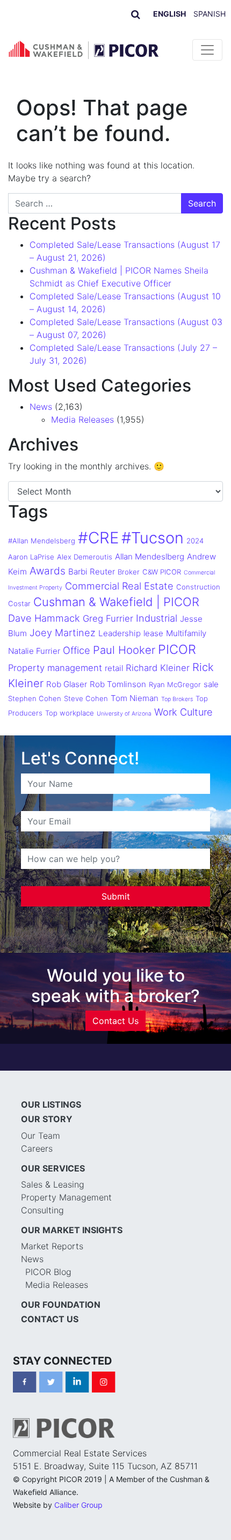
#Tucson (152, 537)
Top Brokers (177, 699)
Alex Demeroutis (84, 556)
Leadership (119, 633)
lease (153, 633)
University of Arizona (124, 713)
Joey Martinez (63, 632)
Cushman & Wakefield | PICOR (116, 602)
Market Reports (52, 1246)
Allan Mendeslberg (149, 556)
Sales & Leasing (52, 1184)
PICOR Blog (48, 1271)
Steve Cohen (86, 698)
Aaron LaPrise (31, 556)
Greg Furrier (108, 618)
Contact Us (115, 1020)
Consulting (42, 1210)
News (41, 406)
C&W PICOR (161, 572)
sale (211, 684)
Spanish (209, 13)
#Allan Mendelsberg (41, 540)
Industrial (156, 618)
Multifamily (186, 633)
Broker (129, 572)
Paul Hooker (124, 650)
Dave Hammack (44, 618)
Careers (37, 1148)
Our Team (40, 1135)
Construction (198, 587)
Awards (48, 570)
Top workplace (69, 713)
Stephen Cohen (34, 698)
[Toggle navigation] (207, 50)
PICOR (177, 649)
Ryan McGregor (175, 684)
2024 (195, 540)
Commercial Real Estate (119, 586)
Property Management (66, 1197)
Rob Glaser (66, 684)
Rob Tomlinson (118, 684)
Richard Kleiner (158, 667)
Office (76, 650)
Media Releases (82, 419)
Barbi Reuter (91, 571)
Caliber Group (78, 1504)
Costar (19, 603)
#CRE (98, 537)
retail (114, 668)
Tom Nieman (134, 698)
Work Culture (183, 712)
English (169, 13)
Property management (55, 667)
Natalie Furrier (34, 651)
